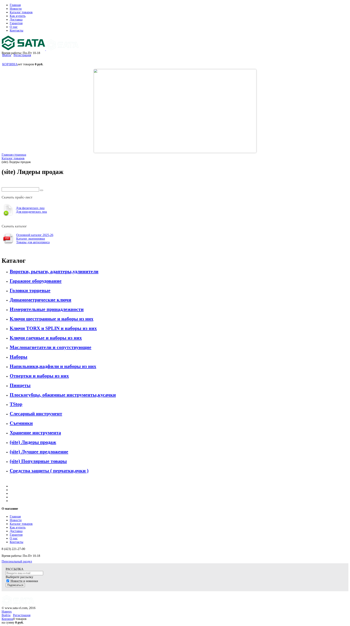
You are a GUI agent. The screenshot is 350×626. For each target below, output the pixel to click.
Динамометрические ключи (40, 299)
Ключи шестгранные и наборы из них (51, 318)
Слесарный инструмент (36, 413)
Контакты (16, 542)
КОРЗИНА (10, 64)
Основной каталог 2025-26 (34, 235)
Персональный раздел (17, 561)
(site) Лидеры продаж (33, 442)
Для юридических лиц (31, 211)
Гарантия (16, 534)
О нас (14, 538)
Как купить (18, 527)
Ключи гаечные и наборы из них (46, 337)
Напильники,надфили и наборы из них (53, 366)
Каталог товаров (21, 523)
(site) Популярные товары (38, 461)
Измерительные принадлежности (47, 309)
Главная (15, 516)
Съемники (21, 423)
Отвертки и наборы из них (39, 375)
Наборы (18, 356)
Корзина (7, 619)
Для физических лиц (30, 208)
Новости (16, 520)
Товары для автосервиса (33, 242)
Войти (6, 55)
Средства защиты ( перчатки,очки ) (49, 470)
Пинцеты (20, 385)
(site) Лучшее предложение (39, 451)
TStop (16, 404)
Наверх (7, 611)
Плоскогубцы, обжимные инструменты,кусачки (63, 394)
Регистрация (22, 55)
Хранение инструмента (35, 432)
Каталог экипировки (30, 238)
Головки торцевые (30, 290)
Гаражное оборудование (36, 281)
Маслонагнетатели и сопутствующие (50, 347)
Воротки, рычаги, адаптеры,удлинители (54, 271)
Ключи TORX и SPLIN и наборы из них (53, 328)
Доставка (16, 531)
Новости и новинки (24, 581)
